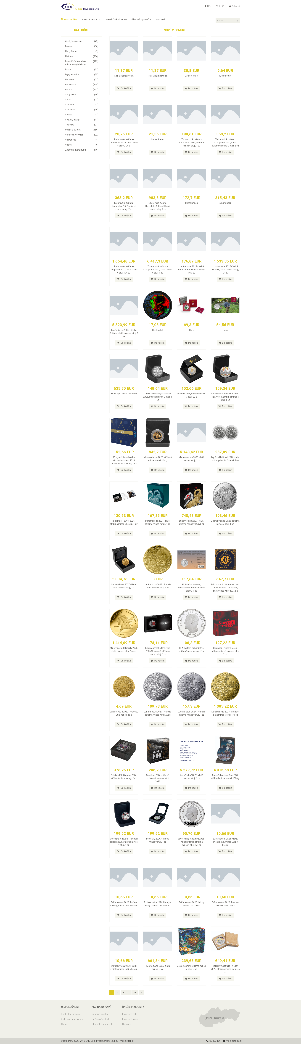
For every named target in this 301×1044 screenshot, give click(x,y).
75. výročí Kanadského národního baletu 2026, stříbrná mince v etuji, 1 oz (124, 460)
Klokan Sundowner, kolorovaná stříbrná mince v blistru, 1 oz (191, 587)
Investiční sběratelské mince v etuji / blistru (81, 63)
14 (135, 992)
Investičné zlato (90, 19)
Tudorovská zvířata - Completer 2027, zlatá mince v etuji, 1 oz (157, 269)
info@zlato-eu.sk (233, 1041)
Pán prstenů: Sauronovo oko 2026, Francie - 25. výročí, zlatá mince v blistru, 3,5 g (225, 587)
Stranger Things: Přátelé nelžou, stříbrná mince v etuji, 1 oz (225, 651)
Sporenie (126, 1024)
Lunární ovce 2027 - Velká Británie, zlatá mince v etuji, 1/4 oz (225, 269)
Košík (222, 6)
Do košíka (125, 88)
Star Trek (81, 104)
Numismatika (69, 19)
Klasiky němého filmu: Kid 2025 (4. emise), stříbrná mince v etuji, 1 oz (157, 651)
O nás (64, 1024)
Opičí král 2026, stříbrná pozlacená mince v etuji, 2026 (157, 778)
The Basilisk (158, 330)
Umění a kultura (81, 129)
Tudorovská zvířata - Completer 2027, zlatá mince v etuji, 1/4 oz (124, 269)
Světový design (81, 119)
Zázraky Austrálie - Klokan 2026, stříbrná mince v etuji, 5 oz (225, 969)
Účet (209, 6)
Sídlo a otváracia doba (72, 1019)
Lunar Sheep (157, 139)
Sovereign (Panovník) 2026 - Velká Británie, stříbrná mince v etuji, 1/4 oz (192, 841)
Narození (81, 79)
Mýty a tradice (81, 74)
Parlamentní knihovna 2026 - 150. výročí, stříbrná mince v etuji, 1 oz (225, 396)
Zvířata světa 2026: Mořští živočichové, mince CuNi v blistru (225, 841)
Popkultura (81, 84)
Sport (81, 99)
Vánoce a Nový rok (81, 134)
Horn (191, 330)
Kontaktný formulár (70, 1014)
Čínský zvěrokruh (81, 41)
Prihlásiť (235, 6)
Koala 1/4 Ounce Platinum (124, 393)
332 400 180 (214, 1041)
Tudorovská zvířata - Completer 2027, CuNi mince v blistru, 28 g (124, 142)
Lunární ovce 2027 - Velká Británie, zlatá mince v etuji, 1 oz (124, 333)
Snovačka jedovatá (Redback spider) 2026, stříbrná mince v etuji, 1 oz (124, 841)
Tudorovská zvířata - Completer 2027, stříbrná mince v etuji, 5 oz (157, 206)
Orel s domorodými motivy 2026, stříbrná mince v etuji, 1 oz (157, 396)
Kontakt (160, 19)
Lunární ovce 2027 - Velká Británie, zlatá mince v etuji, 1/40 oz (191, 269)
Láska (81, 69)
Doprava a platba (100, 1014)
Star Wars (81, 109)
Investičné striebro (116, 19)
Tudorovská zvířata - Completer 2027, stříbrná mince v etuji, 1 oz (191, 142)
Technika (81, 124)
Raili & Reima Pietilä (124, 75)
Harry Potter (81, 51)
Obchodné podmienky (103, 1024)
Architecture (191, 75)
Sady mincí (81, 94)
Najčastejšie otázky (101, 1019)
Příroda (81, 89)
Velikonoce (81, 139)
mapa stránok (127, 1041)
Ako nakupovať (140, 19)
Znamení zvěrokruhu (81, 150)
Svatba (81, 114)
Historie (81, 56)
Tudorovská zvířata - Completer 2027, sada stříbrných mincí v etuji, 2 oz (225, 142)
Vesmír (81, 144)
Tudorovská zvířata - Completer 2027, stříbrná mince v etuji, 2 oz (124, 206)
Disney (81, 46)
